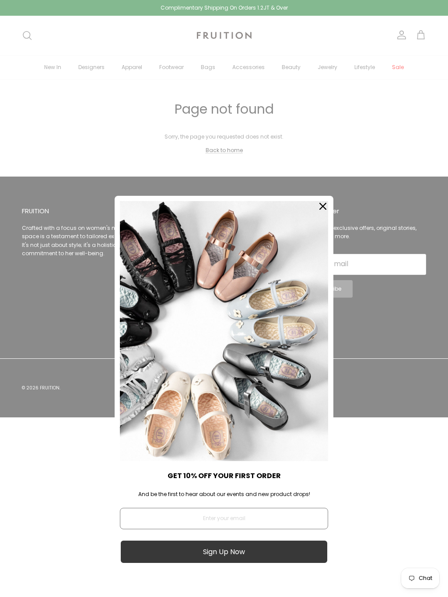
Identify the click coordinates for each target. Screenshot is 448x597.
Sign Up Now (224, 552)
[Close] (322, 206)
